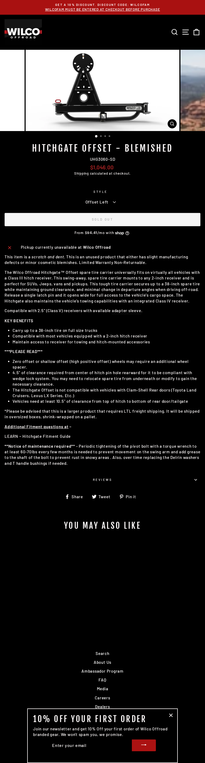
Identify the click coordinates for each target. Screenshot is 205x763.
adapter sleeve (126, 310)
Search (102, 653)
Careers (102, 697)
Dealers (102, 706)
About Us (102, 662)
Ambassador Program (102, 671)
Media (102, 688)
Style (100, 191)
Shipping (81, 173)
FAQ (102, 679)
